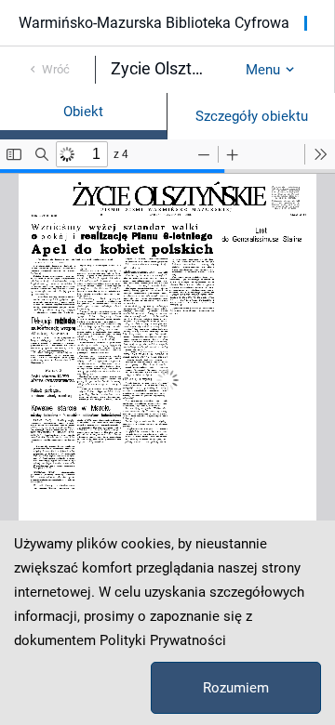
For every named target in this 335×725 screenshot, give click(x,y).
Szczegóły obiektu (251, 116)
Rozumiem (236, 687)
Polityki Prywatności (163, 640)
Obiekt (83, 111)
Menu (263, 69)
